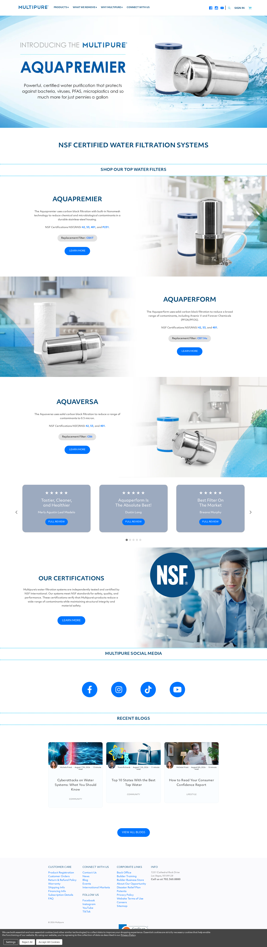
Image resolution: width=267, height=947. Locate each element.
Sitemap (122, 906)
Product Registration (61, 873)
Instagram (89, 904)
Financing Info (57, 891)
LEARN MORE (77, 251)
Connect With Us (138, 8)
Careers (122, 902)
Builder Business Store (130, 880)
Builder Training (127, 876)
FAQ (50, 899)
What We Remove (85, 8)
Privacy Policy (125, 895)
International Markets (96, 887)
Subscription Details (60, 895)
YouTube (88, 908)
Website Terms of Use (130, 899)
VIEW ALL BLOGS (133, 832)
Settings (11, 942)
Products (61, 8)
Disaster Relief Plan (129, 887)
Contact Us (89, 873)
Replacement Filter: (77, 238)
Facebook (89, 900)
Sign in (239, 8)
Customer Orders (59, 876)
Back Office (124, 873)
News (86, 876)
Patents (121, 891)
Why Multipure (112, 8)
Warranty (54, 884)
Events (87, 884)
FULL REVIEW (56, 522)
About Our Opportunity (131, 884)
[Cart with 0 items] (249, 8)
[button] (16, 512)
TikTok (87, 912)
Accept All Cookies (49, 942)
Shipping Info (56, 887)
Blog (85, 880)
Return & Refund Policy (62, 880)
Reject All (27, 942)
